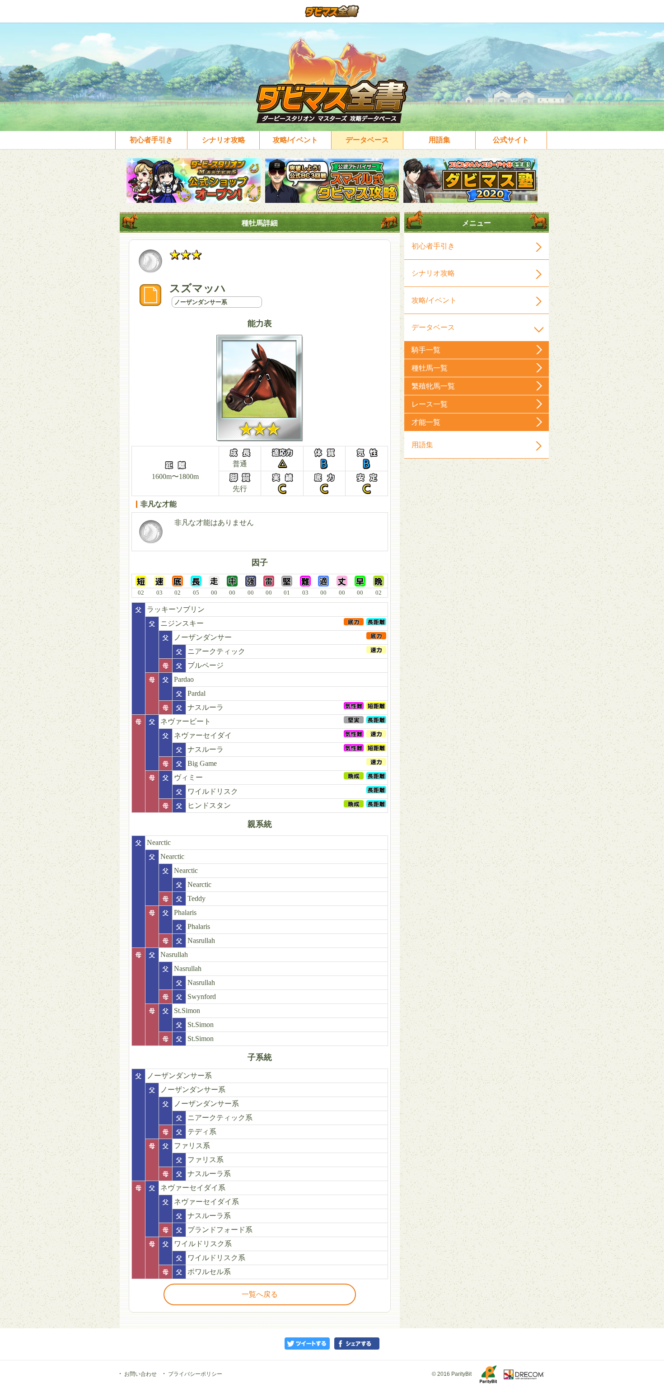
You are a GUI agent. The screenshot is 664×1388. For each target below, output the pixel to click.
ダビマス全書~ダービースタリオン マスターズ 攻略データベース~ (332, 11)
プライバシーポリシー (195, 1374)
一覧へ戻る (260, 1294)
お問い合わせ (140, 1374)
